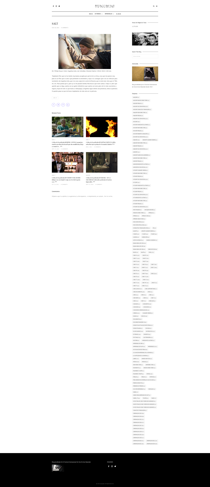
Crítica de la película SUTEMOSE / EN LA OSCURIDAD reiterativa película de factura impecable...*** (99, 180)
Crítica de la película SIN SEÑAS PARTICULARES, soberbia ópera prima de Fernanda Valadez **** (101, 143)
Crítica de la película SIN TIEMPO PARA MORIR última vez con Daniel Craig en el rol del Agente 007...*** (66, 180)
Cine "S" (55, 97)
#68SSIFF (88, 175)
